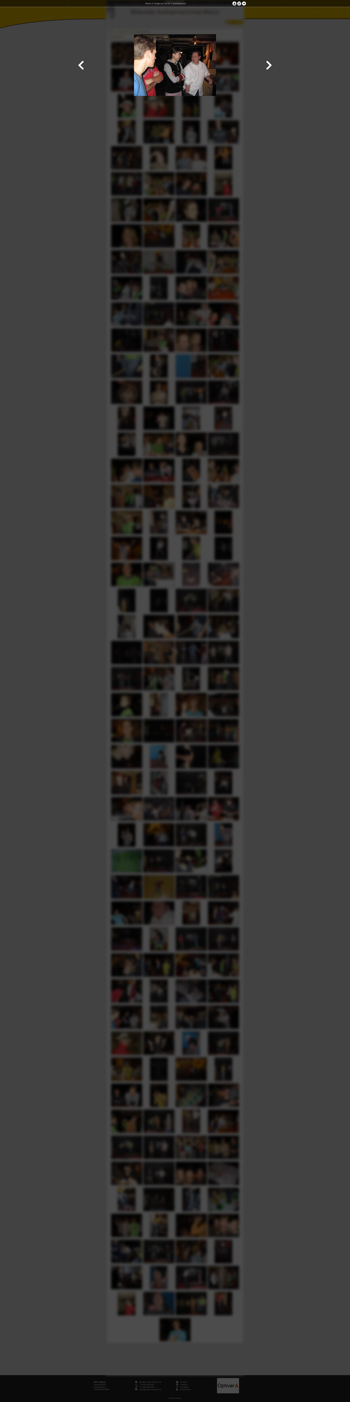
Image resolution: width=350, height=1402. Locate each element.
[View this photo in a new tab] (239, 3)
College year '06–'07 (162, 3)
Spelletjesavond (179, 3)
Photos (148, 3)
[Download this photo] (234, 3)
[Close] (244, 3)
